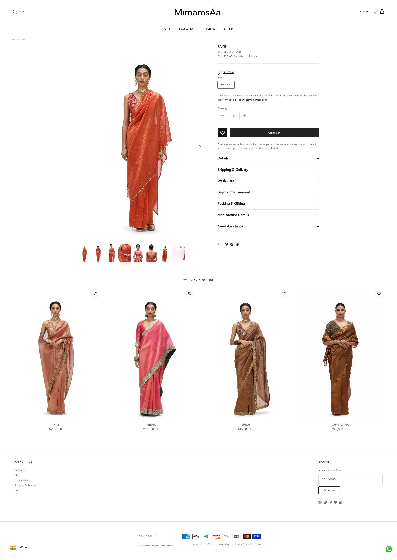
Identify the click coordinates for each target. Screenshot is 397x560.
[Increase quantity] (244, 116)
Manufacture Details (233, 215)
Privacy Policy (22, 480)
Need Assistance (230, 226)
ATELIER (228, 29)
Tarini (22, 39)
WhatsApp (231, 100)
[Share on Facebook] (231, 244)
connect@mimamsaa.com (253, 100)
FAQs (17, 475)
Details (223, 158)
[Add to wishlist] (95, 293)
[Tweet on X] (226, 244)
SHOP (167, 29)
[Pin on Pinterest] (237, 244)
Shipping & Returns (25, 486)
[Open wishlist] (376, 11)
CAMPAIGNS (186, 29)
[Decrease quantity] (222, 116)
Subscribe (329, 490)
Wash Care (226, 181)
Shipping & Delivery (233, 169)
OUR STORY (208, 29)
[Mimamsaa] (198, 12)
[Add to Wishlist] (222, 132)
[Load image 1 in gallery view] (143, 142)
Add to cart (274, 132)
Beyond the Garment (234, 192)
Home (15, 39)
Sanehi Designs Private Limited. (158, 545)
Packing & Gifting (231, 203)
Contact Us (20, 470)
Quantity (222, 108)
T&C (16, 491)
